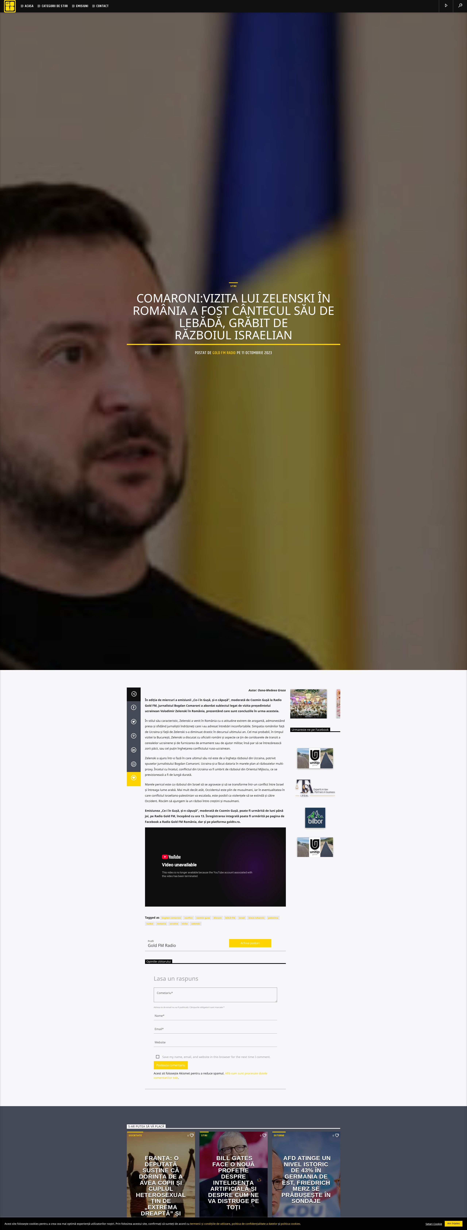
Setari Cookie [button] (434, 1223)
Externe (279, 1190)
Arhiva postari (250, 998)
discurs (217, 972)
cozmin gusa (203, 972)
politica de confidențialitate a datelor (254, 1223)
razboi (149, 978)
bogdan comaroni (171, 972)
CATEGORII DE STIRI (55, 6)
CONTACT (102, 6)
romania (161, 978)
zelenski (195, 978)
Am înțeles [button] (453, 1223)
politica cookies (290, 1223)
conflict (188, 972)
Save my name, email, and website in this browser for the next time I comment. (216, 1112)
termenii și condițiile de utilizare (210, 1223)
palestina (273, 972)
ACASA (29, 6)
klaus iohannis (256, 972)
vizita (185, 978)
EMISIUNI (82, 6)
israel (242, 972)
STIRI (233, 311)
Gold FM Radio (224, 378)
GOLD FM (230, 972)
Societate (135, 1190)
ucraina (174, 978)
